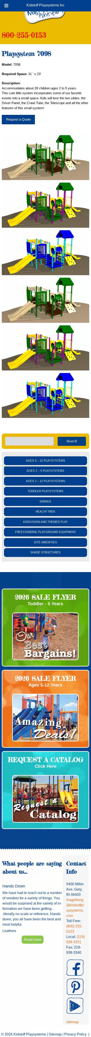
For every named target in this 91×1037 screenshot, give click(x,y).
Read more (32, 939)
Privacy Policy (75, 1034)
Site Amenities (45, 542)
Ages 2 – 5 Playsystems (45, 470)
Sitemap (55, 1034)
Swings (45, 501)
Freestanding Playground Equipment (45, 532)
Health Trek (45, 511)
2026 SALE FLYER (45, 597)
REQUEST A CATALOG (45, 760)
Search (71, 441)
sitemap (72, 1022)
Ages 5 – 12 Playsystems (45, 460)
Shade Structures (45, 552)
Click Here (45, 766)
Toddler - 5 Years (45, 603)
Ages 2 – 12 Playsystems (45, 481)
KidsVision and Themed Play (45, 522)
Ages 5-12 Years (45, 685)
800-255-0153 (24, 35)
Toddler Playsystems (45, 491)
